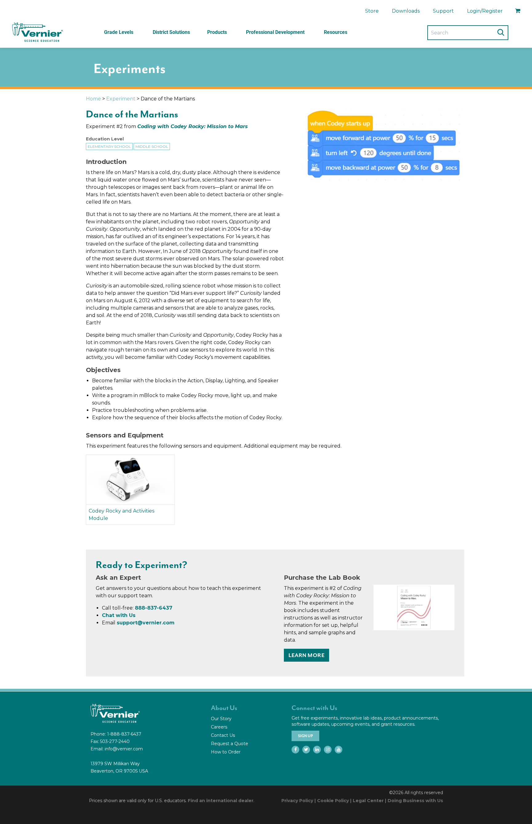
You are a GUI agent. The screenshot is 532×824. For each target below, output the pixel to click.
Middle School (151, 146)
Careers (219, 727)
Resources (335, 32)
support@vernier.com (146, 623)
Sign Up (305, 735)
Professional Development (275, 32)
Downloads (406, 11)
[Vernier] (37, 32)
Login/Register (485, 11)
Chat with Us (118, 615)
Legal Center (368, 800)
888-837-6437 (153, 608)
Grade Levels (118, 32)
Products (217, 32)
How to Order (225, 752)
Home (93, 99)
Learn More (306, 655)
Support (443, 11)
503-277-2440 (115, 741)
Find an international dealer (220, 800)
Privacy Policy (297, 800)
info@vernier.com (124, 749)
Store (372, 11)
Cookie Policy (333, 800)
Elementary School (109, 146)
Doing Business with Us (415, 800)
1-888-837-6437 (124, 734)
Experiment (120, 99)
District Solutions (171, 32)
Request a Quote (229, 743)
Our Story (221, 718)
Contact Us (223, 735)
